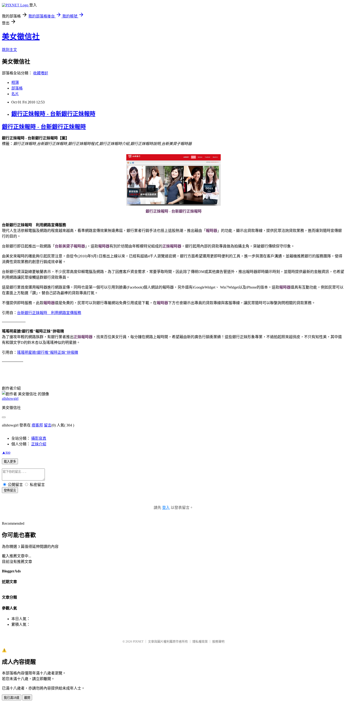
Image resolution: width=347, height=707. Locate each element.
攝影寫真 (38, 438)
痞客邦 (37, 425)
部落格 (17, 88)
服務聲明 (218, 641)
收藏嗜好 (40, 73)
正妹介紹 (38, 444)
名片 (15, 94)
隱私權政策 (200, 641)
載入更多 (10, 461)
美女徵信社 (21, 36)
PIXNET (138, 641)
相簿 (15, 83)
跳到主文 (9, 50)
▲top (6, 452)
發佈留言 (10, 490)
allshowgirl (10, 398)
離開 (27, 697)
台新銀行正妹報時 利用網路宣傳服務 (49, 313)
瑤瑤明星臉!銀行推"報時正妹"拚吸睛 (47, 352)
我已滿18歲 (11, 697)
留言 (47, 425)
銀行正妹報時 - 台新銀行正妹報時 (53, 114)
